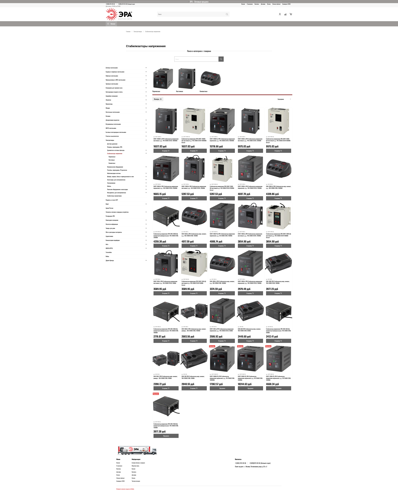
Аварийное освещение (112, 96)
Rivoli (107, 204)
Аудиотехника (109, 236)
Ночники (108, 116)
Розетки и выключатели (112, 136)
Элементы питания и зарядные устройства (117, 212)
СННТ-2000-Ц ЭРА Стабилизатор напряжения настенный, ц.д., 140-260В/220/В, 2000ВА (194, 187)
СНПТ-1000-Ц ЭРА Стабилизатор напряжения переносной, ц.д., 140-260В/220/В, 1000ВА (250, 282)
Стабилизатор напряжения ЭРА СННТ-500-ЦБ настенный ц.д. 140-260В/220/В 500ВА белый (194, 283)
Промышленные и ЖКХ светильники (115, 80)
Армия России (109, 208)
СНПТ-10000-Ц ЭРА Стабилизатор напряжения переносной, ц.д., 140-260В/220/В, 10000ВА (222, 140)
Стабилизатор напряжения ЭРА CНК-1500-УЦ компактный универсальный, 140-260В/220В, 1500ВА (165, 426)
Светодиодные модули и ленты (114, 92)
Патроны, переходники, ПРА (114, 147)
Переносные (112, 157)
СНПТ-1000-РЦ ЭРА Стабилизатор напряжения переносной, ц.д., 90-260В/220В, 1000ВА (222, 235)
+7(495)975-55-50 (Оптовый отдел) (259, 463)
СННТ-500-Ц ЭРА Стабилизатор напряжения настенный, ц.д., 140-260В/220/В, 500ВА (165, 282)
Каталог (243, 4)
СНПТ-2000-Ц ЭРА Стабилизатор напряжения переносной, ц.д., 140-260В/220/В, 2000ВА (250, 187)
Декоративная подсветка (112, 120)
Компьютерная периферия (113, 240)
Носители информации (112, 224)
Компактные (112, 163)
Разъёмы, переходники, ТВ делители (117, 170)
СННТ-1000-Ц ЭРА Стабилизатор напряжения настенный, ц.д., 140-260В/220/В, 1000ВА (250, 235)
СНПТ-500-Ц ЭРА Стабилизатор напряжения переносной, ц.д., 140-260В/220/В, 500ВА (222, 330)
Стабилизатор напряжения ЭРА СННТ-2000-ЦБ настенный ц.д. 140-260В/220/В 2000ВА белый (222, 188)
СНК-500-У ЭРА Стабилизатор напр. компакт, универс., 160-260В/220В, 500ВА (165, 377)
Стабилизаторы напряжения (114, 153)
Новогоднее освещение (112, 220)
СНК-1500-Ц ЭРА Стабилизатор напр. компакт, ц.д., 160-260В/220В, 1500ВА (194, 235)
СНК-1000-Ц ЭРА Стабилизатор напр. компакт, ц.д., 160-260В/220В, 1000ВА (222, 282)
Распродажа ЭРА (110, 216)
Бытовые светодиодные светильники (116, 132)
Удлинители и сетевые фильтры (115, 150)
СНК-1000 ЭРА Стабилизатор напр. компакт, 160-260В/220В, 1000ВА (278, 282)
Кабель (109, 186)
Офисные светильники (112, 76)
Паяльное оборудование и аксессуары (117, 189)
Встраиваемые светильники (113, 124)
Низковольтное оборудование (115, 167)
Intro (107, 244)
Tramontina (109, 252)
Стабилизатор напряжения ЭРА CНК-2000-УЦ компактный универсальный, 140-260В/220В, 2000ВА (165, 235)
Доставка (263, 4)
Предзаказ (222, 388)
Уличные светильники (112, 68)
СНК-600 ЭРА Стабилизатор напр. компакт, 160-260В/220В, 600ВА (249, 330)
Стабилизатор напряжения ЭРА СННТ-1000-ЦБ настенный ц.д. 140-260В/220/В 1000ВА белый (278, 235)
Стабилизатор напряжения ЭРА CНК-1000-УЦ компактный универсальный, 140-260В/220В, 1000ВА (165, 331)
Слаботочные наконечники (114, 196)
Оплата (269, 4)
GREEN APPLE (109, 248)
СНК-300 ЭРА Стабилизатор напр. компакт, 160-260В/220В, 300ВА (193, 377)
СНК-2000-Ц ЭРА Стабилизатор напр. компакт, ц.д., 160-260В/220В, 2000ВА (278, 187)
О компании (250, 4)
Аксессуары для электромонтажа (116, 180)
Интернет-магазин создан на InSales (125, 489)
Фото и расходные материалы (114, 232)
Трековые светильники (112, 84)
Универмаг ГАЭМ (286, 4)
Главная (128, 31)
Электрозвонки (111, 183)
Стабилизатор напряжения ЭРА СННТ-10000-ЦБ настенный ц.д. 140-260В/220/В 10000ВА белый (194, 140)
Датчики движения (112, 144)
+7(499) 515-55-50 (110, 4)
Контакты (257, 4)
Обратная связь (135, 466)
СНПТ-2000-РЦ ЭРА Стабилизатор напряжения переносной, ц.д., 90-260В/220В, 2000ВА (278, 378)
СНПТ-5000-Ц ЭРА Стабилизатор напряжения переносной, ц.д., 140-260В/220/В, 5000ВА (165, 187)
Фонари (108, 108)
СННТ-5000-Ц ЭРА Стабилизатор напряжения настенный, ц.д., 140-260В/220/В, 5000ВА (250, 140)
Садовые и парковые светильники (115, 72)
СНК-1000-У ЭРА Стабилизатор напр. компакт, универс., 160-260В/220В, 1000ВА (194, 330)
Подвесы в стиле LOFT (112, 200)
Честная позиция (136, 481)
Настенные (112, 160)
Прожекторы (109, 104)
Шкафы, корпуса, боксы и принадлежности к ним (120, 176)
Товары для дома (110, 228)
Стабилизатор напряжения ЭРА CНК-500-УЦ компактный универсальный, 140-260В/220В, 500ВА (278, 331)
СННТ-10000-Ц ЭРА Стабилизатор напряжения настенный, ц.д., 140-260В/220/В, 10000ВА (165, 140)
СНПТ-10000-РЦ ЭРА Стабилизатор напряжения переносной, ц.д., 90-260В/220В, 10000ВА (222, 378)
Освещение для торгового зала (114, 88)
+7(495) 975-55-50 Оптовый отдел (126, 4)
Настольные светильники (113, 112)
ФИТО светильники (111, 128)
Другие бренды (110, 260)
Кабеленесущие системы (114, 173)
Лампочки (108, 100)
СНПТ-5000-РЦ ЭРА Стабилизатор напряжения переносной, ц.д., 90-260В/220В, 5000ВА (250, 378)
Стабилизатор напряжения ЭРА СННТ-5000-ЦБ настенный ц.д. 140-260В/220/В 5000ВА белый (278, 140)
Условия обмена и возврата (138, 463)
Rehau (107, 256)
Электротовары (138, 31)
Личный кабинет (276, 4)
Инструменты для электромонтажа (116, 192)
